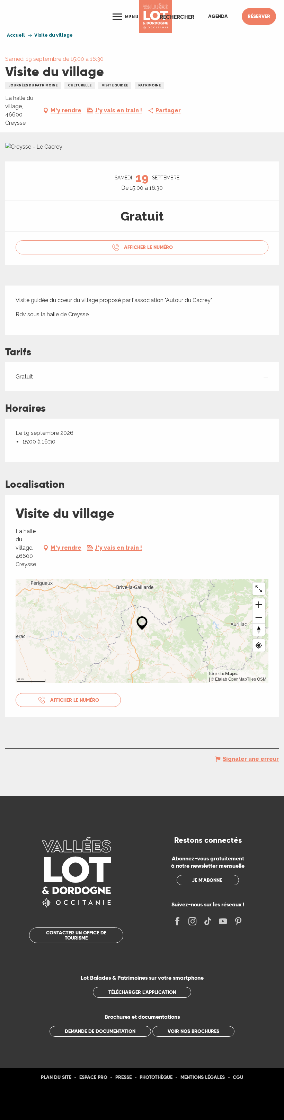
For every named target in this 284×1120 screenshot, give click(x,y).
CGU (238, 1077)
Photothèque (156, 1077)
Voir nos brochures (193, 1031)
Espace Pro (93, 1077)
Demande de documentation (100, 1031)
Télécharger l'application (142, 992)
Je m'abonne (207, 880)
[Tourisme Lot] (155, 16)
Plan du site (56, 1077)
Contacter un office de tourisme (76, 935)
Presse (123, 1077)
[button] (177, 16)
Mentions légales (202, 1077)
